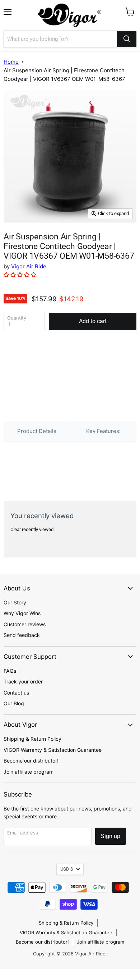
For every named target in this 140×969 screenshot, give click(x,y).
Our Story (15, 602)
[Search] (126, 39)
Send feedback (22, 635)
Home (11, 61)
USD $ (66, 869)
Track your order (23, 681)
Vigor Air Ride (28, 266)
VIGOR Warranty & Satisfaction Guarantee (53, 750)
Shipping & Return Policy (32, 739)
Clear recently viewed (31, 529)
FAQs (10, 671)
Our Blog (14, 703)
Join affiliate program (28, 772)
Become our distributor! (31, 761)
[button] (21, 274)
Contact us (16, 693)
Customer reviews (25, 624)
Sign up (110, 836)
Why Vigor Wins (22, 613)
